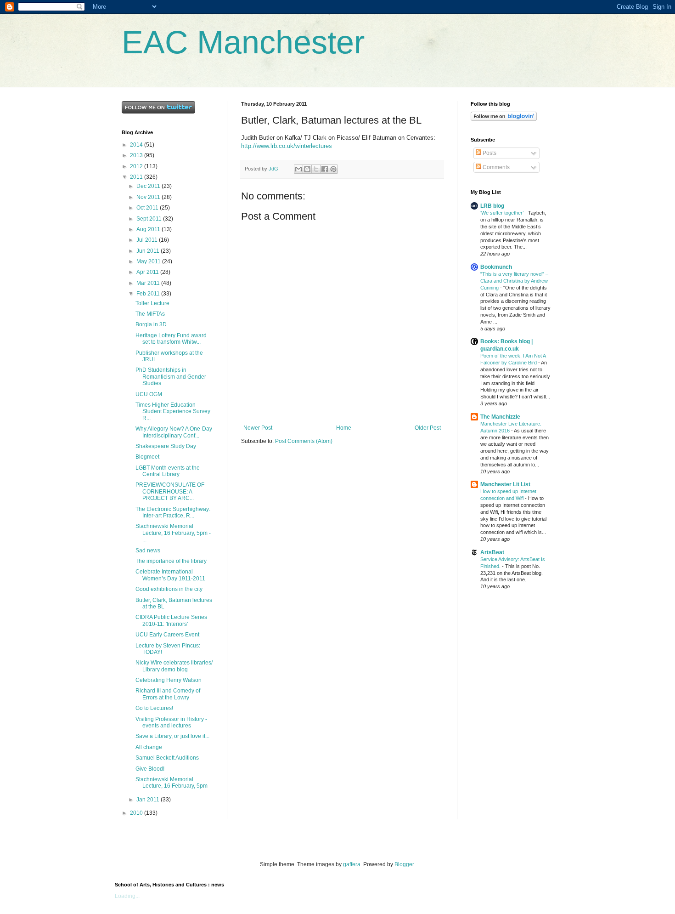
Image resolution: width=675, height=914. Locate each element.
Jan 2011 (148, 799)
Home (343, 428)
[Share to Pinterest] (333, 169)
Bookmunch (496, 267)
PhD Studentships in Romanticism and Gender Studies (170, 376)
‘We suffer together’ (502, 213)
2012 (137, 166)
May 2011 (149, 261)
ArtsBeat (492, 552)
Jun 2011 (148, 251)
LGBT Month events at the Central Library (167, 471)
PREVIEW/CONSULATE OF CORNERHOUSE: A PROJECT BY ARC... (169, 491)
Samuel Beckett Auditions (167, 758)
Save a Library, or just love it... (172, 736)
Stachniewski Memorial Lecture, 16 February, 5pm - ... (173, 533)
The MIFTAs (150, 314)
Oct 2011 (148, 207)
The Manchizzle (500, 417)
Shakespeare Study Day (165, 446)
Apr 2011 (148, 272)
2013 (137, 155)
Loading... (127, 896)
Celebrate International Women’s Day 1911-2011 (170, 574)
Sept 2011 (149, 219)
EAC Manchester (243, 42)
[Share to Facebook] (324, 169)
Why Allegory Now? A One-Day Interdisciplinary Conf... (173, 432)
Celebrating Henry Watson (168, 680)
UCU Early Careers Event (167, 634)
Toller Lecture (152, 303)
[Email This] (298, 169)
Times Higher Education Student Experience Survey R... (172, 411)
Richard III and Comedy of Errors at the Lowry (167, 693)
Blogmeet (147, 457)
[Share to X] (316, 169)
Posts (488, 153)
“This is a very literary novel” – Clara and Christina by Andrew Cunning (514, 280)
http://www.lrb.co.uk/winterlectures (286, 145)
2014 (137, 145)
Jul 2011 (147, 240)
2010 (137, 813)
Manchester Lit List (505, 484)
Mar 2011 (148, 283)
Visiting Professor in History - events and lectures (171, 722)
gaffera (351, 864)
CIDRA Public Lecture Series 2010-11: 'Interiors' (171, 620)
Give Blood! (149, 769)
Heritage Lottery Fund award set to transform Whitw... (171, 338)
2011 (137, 177)
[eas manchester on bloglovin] (504, 119)
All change (148, 747)
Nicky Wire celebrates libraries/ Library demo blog (174, 665)
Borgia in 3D (151, 324)
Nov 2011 (149, 197)
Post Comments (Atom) (303, 441)
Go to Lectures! (154, 708)
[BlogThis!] (307, 169)
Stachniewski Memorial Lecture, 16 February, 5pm (171, 782)
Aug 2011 (149, 229)
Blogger (404, 864)
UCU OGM (148, 394)
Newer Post (257, 428)
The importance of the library (171, 561)
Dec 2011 (149, 186)
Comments (495, 167)
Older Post (428, 428)
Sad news (147, 550)
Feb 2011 (148, 293)
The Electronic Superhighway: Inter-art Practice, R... (172, 512)
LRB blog (492, 206)
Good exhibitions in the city (168, 589)
